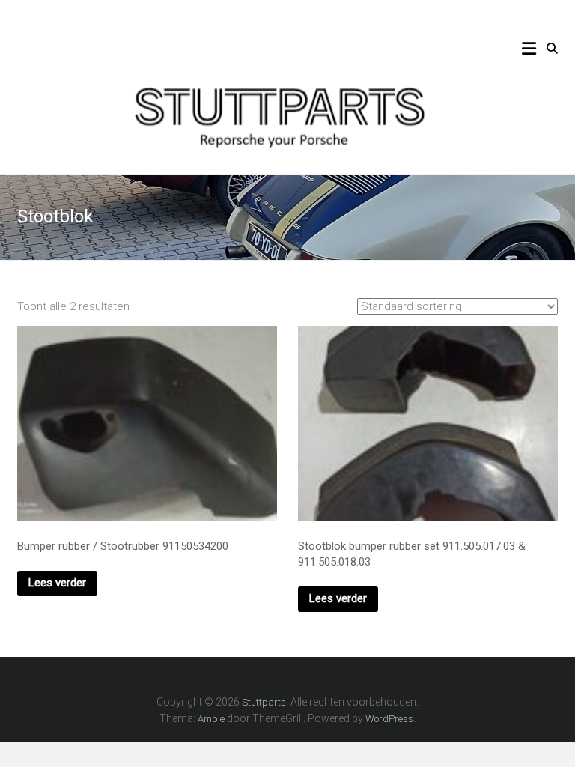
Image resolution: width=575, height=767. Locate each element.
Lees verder (57, 582)
